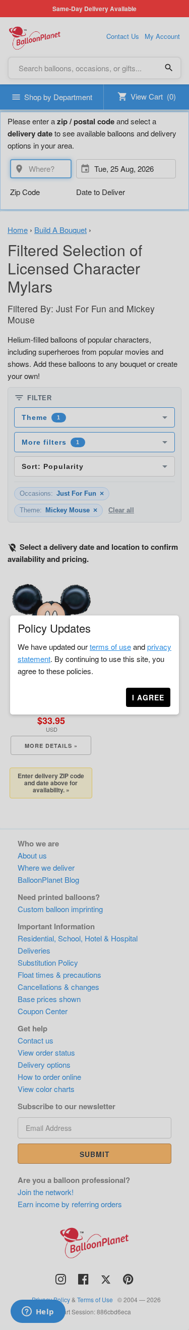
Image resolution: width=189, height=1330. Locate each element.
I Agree (148, 697)
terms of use (110, 646)
